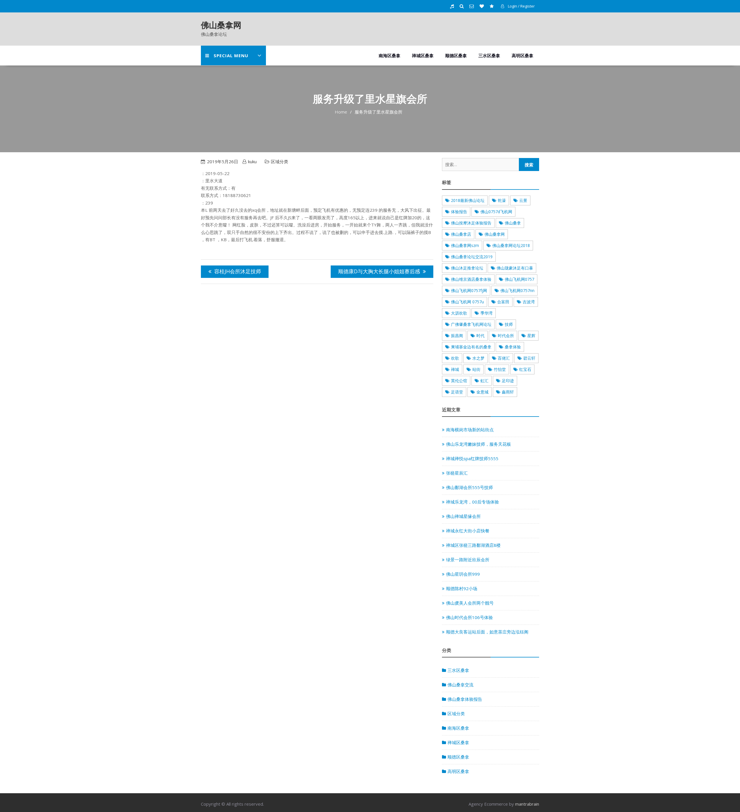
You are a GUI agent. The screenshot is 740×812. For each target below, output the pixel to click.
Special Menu (231, 55)
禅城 (455, 369)
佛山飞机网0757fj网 (469, 290)
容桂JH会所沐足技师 (237, 271)
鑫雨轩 (508, 392)
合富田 (503, 301)
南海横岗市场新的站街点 (470, 429)
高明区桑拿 (522, 55)
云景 (523, 200)
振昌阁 (457, 335)
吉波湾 (529, 301)
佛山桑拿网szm (465, 245)
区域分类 (279, 161)
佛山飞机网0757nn (517, 290)
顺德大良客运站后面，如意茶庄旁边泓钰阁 (487, 632)
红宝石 (525, 369)
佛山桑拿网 (221, 24)
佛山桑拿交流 (460, 684)
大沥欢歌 (459, 313)
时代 (480, 335)
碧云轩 (529, 358)
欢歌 (455, 358)
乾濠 (502, 200)
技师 (509, 324)
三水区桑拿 (489, 55)
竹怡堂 (500, 369)
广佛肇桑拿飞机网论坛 (471, 324)
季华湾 (486, 313)
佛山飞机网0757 (519, 279)
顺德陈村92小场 (461, 588)
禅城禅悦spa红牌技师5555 (472, 458)
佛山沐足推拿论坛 (467, 268)
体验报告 (459, 211)
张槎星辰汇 (457, 473)
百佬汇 (504, 358)
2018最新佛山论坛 (467, 200)
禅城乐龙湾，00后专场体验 (472, 502)
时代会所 (506, 335)
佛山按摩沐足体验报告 (471, 223)
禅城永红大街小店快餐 (467, 531)
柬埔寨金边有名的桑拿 (471, 347)
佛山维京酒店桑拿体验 (471, 279)
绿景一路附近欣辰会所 (467, 559)
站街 (476, 369)
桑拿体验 (513, 347)
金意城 (482, 392)
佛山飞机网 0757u (467, 301)
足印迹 (508, 380)
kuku (252, 161)
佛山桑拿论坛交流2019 (472, 256)
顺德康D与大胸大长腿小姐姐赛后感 (379, 271)
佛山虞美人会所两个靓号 (470, 603)
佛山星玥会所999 (463, 574)
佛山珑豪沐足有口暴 (515, 268)
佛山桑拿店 (461, 234)
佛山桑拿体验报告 (464, 699)
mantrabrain (527, 804)
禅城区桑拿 (423, 55)
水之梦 (478, 358)
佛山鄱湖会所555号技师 (469, 487)
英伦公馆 (459, 380)
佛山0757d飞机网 (496, 211)
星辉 (531, 335)
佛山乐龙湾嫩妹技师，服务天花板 (478, 444)
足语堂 (457, 392)
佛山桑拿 (513, 223)
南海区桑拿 (389, 55)
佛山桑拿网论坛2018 (511, 245)
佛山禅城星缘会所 (463, 516)
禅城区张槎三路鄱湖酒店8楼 (473, 545)
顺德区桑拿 (456, 55)
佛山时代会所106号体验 (469, 617)
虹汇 (484, 380)
